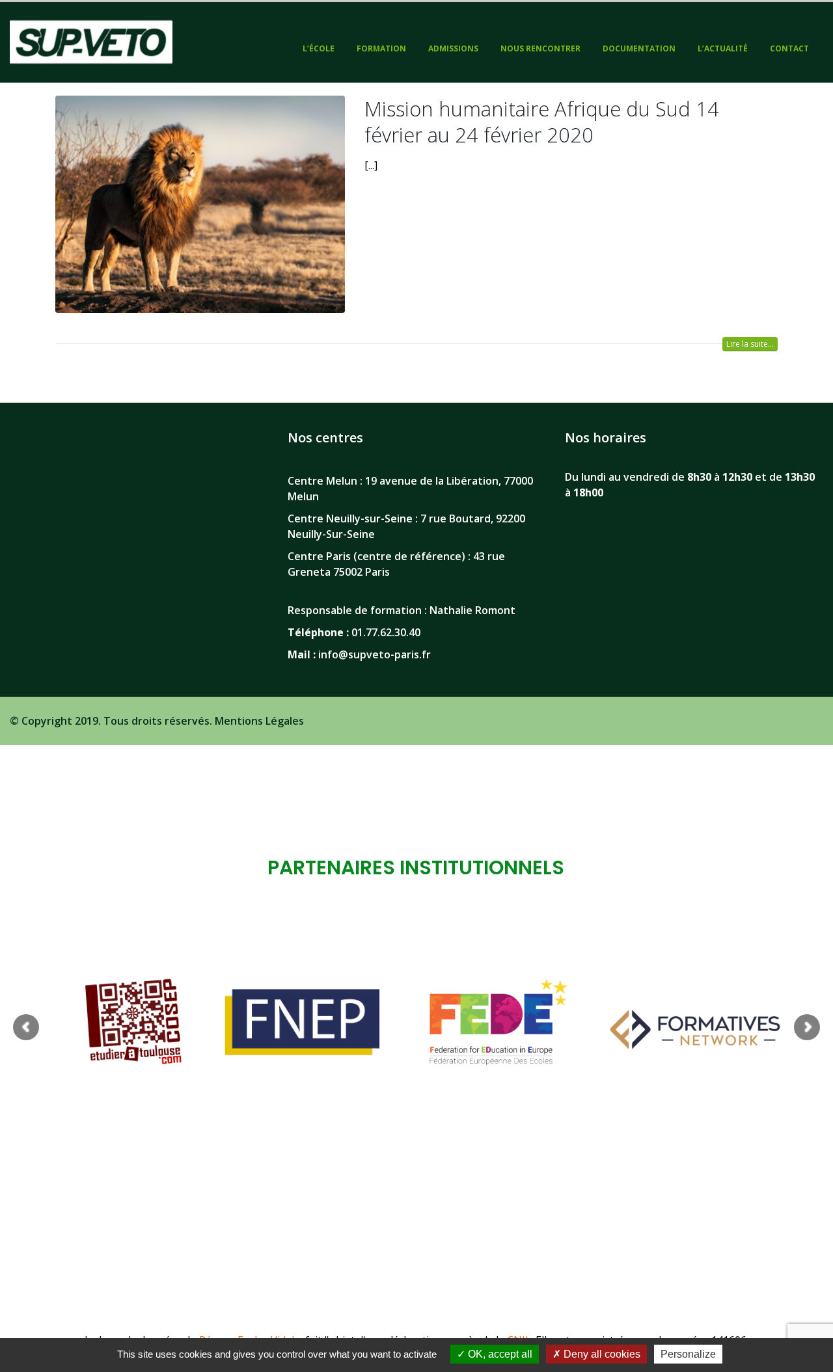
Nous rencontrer (540, 48)
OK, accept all (498, 1354)
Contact (789, 48)
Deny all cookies (600, 1354)
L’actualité (723, 48)
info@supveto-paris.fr (374, 654)
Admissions (453, 48)
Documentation (639, 48)
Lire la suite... (750, 343)
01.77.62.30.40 (385, 632)
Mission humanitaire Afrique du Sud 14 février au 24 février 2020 (541, 121)
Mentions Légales (259, 721)
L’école (319, 48)
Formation (381, 48)
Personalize (688, 1354)
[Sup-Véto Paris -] (91, 42)
